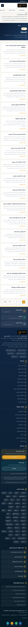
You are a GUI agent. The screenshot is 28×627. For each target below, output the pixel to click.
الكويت (16, 492)
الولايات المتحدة (21, 538)
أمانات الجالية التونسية (20, 594)
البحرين (3, 492)
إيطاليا (10, 531)
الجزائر (23, 506)
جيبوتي (15, 510)
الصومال (23, 510)
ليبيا (17, 506)
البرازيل (7, 538)
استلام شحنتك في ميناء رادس (18, 590)
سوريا (11, 499)
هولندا (23, 534)
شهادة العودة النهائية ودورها (19, 597)
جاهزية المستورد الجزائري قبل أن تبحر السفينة (15, 586)
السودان (17, 503)
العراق (8, 496)
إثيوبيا (9, 510)
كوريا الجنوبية (9, 524)
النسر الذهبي (24, 25)
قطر (10, 492)
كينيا (3, 510)
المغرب (10, 503)
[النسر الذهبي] (22, 5)
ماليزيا (15, 520)
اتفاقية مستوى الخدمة (22, 615)
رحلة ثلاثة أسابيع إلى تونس (19, 601)
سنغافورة (8, 520)
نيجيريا (23, 513)
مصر (24, 503)
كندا (13, 538)
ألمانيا (23, 531)
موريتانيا (11, 506)
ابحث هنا (15, 20)
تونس (3, 503)
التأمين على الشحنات (5, 615)
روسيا (10, 534)
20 (9, 301)
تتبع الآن (14, 468)
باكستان (23, 517)
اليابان (17, 524)
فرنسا (17, 531)
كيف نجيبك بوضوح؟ (21, 604)
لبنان (24, 499)
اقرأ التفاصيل (23, 55)
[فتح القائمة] (2, 5)
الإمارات (23, 492)
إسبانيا (3, 531)
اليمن (5, 499)
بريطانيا (9, 527)
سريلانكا (16, 527)
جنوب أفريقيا (15, 513)
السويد (16, 534)
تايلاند (23, 527)
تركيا (18, 499)
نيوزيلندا (15, 541)
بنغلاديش (15, 517)
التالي (5, 301)
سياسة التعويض (13, 615)
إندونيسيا (23, 520)
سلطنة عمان (22, 496)
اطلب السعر (14, 457)
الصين (23, 524)
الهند (8, 513)
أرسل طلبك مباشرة (7, 20)
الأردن (14, 496)
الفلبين (7, 517)
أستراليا (23, 541)
